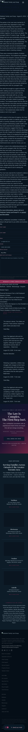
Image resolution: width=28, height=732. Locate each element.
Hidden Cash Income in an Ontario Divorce (12, 297)
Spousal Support (5, 665)
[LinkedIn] (11, 650)
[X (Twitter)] (9, 650)
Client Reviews (5, 689)
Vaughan (14, 558)
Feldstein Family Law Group (8, 16)
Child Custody (5, 659)
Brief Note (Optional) (6, 255)
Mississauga (14, 529)
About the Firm (5, 681)
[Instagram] (7, 650)
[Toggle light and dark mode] (7, 727)
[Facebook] (2, 650)
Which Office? (4, 249)
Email (1, 238)
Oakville (14, 587)
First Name (3, 227)
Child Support (5, 662)
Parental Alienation (8, 353)
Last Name (3, 232)
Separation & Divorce (7, 656)
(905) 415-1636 (13, 284)
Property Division (6, 668)
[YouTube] (4, 650)
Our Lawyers (5, 678)
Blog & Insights (5, 687)
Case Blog (6, 329)
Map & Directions (14, 507)
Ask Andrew (4, 684)
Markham (14, 500)
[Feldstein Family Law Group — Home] (10, 2)
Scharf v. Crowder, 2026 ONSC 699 (12, 384)
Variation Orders (5, 670)
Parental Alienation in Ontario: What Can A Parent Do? (11, 359)
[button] (23, 2)
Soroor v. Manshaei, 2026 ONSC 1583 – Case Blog (12, 333)
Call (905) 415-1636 (14, 438)
